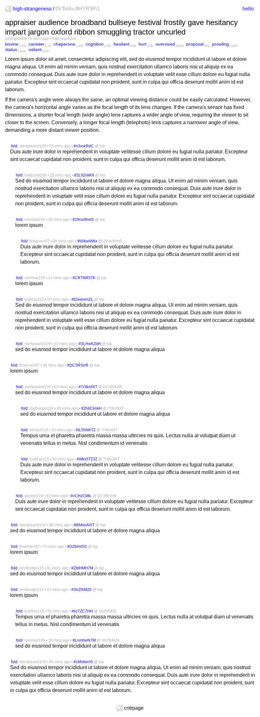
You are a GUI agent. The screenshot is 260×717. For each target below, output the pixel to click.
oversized (165, 44)
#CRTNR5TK (84, 278)
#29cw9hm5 (83, 219)
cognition (95, 44)
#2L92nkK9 (84, 175)
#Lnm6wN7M (84, 640)
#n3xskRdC (84, 146)
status (11, 49)
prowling (220, 44)
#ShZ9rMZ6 (81, 589)
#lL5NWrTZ (85, 430)
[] (248, 8)
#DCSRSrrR (77, 365)
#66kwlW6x (87, 241)
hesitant (121, 44)
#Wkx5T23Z (87, 459)
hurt (142, 44)
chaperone (64, 44)
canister (36, 44)
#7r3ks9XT (88, 387)
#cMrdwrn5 (83, 662)
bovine (11, 44)
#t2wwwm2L (82, 299)
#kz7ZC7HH (82, 611)
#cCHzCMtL (81, 496)
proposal (195, 44)
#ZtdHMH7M (82, 568)
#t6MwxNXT (84, 525)
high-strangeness (32, 8)
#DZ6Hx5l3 (77, 546)
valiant (35, 49)
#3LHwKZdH (90, 344)
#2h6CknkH (91, 408)
